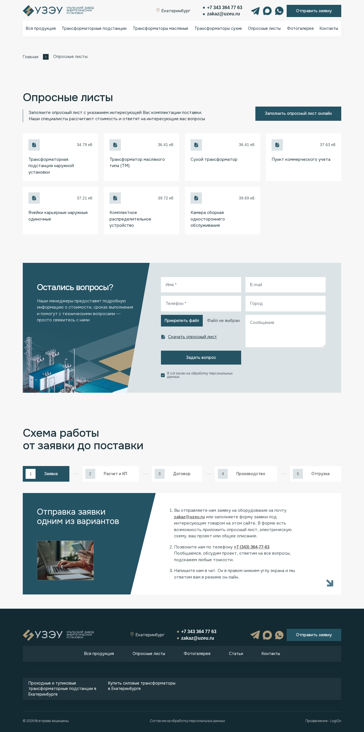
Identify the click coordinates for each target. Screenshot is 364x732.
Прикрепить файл (182, 320)
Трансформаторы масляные (160, 28)
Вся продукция (41, 28)
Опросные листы (264, 28)
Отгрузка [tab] (320, 473)
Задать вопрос (201, 357)
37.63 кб (328, 144)
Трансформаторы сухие (218, 28)
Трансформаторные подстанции (94, 28)
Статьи (236, 653)
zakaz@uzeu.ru (223, 14)
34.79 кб (84, 144)
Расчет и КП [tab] (115, 473)
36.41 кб (165, 144)
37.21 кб (84, 198)
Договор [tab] (182, 473)
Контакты (329, 28)
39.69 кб (247, 198)
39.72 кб (165, 198)
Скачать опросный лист (192, 337)
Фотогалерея (300, 28)
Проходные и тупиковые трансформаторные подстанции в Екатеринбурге (62, 689)
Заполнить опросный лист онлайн (298, 113)
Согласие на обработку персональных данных (187, 721)
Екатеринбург (175, 11)
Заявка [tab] (51, 473)
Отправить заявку (314, 10)
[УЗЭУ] (58, 10)
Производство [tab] (250, 473)
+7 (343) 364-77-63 (251, 547)
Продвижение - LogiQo (323, 721)
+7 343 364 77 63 (224, 8)
